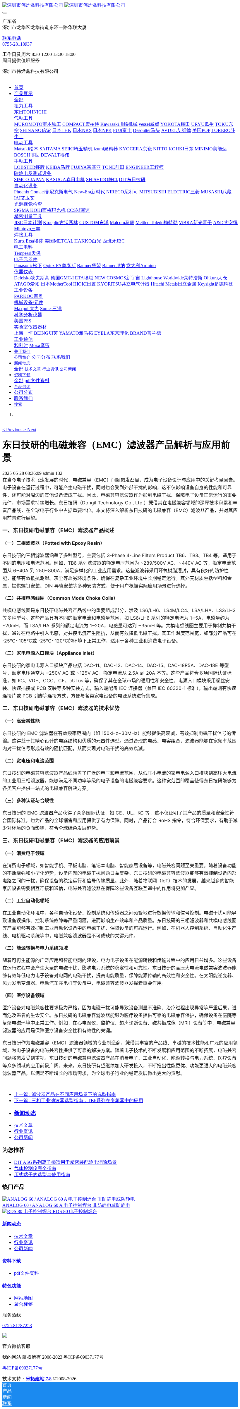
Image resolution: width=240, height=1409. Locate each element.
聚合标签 (23, 1304)
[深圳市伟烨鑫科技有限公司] (120, 5)
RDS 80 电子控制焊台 (75, 1211)
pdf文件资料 (26, 1273)
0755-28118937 (17, 44)
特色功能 (11, 1285)
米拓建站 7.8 (39, 1378)
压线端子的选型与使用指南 (42, 1174)
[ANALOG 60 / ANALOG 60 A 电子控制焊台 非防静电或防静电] (68, 1199)
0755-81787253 (17, 1325)
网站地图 (23, 1297)
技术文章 (23, 1125)
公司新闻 (23, 1137)
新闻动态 (11, 1223)
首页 (18, 87)
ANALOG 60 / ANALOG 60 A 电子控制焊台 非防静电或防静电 (66, 1205)
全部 (18, 99)
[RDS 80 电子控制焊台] (27, 1211)
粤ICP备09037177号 (22, 1367)
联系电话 (11, 38)
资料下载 (11, 1260)
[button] (12, 429)
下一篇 (78, 1100)
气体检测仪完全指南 (35, 1168)
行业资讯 (23, 1131)
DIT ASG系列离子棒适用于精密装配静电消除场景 (65, 1162)
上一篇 (65, 1094)
